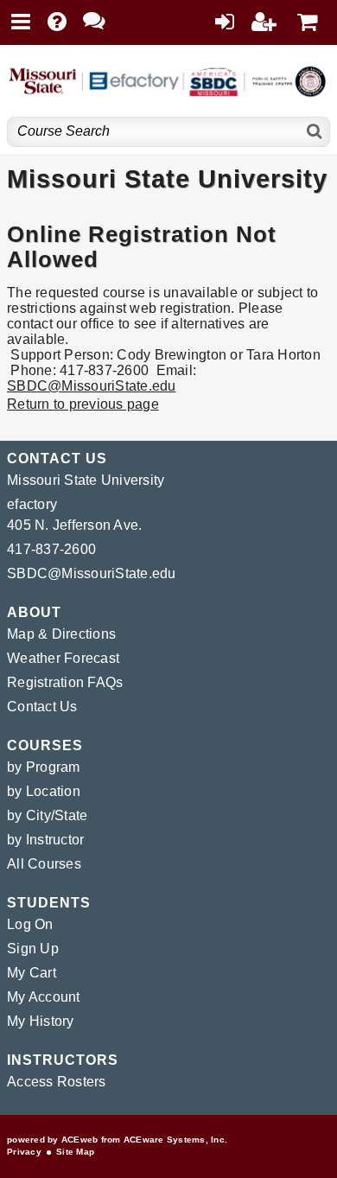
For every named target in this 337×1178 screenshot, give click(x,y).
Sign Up (33, 948)
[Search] (315, 132)
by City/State (47, 815)
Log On (30, 924)
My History (40, 1021)
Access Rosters (56, 1081)
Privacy (24, 1151)
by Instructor (45, 839)
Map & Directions (61, 634)
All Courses (44, 863)
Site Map (75, 1151)
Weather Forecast (63, 658)
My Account (43, 997)
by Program (43, 767)
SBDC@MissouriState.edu (91, 386)
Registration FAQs (65, 682)
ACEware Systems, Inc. (175, 1139)
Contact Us (42, 706)
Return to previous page (83, 404)
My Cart (31, 972)
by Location (43, 791)
